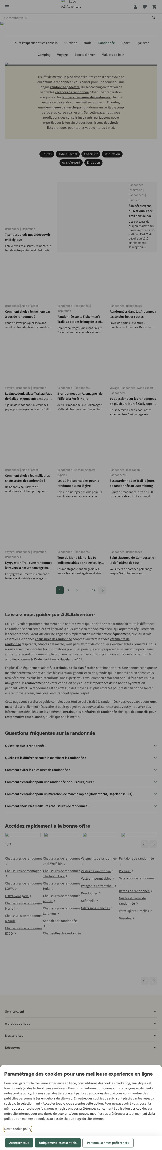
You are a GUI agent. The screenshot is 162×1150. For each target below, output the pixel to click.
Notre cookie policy (17, 1129)
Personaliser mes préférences (108, 1142)
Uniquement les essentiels (58, 1142)
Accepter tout (19, 1142)
